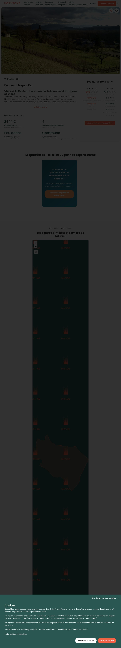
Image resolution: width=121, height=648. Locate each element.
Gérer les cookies (86, 640)
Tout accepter (107, 640)
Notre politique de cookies (16, 634)
